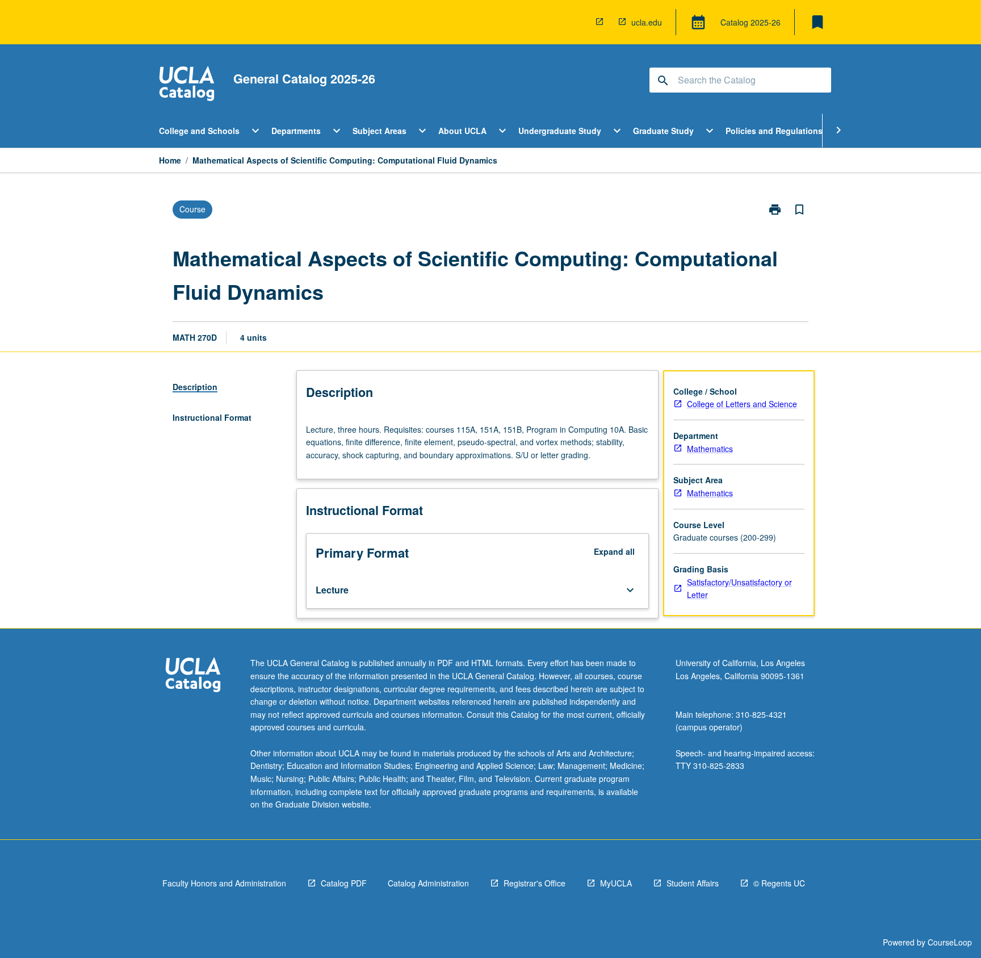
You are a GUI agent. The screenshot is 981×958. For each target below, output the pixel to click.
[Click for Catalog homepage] (186, 84)
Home (170, 160)
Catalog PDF (344, 883)
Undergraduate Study (559, 130)
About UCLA (462, 130)
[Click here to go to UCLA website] (193, 676)
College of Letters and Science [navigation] (742, 403)
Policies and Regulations (774, 130)
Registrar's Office (534, 883)
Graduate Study (663, 130)
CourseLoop (950, 942)
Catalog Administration (428, 883)
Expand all (614, 551)
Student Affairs (692, 883)
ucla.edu (646, 22)
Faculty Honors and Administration (224, 883)
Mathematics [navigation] (710, 448)
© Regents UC (779, 883)
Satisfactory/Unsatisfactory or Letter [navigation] (739, 588)
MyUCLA (616, 883)
